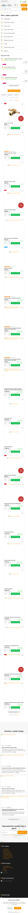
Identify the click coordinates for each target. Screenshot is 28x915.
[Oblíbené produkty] (15, 5)
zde (19, 912)
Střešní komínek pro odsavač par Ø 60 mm (12, 298)
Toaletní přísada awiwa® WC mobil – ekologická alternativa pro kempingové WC (13, 810)
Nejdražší (16, 94)
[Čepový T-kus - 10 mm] (14, 112)
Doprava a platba (6, 851)
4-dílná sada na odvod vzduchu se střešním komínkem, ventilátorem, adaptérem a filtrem (13, 389)
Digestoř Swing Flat (8, 446)
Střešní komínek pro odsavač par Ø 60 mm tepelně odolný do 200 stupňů (12, 360)
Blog (4, 869)
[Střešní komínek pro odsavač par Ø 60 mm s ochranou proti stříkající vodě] (14, 315)
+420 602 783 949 (4, 1)
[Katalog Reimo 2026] (14, 256)
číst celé (14, 752)
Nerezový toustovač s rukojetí (10, 152)
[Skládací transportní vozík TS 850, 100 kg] (14, 492)
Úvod (1, 12)
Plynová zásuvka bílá (8, 588)
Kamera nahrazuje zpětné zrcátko (9, 747)
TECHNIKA (9, 745)
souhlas (18, 902)
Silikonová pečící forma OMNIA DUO (11, 238)
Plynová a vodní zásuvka (8, 531)
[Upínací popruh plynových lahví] (14, 464)
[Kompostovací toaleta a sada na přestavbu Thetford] (14, 760)
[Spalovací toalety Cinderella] (14, 780)
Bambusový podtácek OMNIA (10, 209)
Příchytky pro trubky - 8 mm (9, 181)
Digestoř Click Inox (8, 418)
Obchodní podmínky (7, 853)
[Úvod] (6, 5)
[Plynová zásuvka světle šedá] (14, 549)
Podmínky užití (6, 858)
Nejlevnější (10, 94)
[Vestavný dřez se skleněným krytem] (14, 634)
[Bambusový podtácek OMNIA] (14, 199)
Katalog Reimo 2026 (8, 268)
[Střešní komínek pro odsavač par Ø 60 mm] (14, 285)
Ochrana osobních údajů (8, 857)
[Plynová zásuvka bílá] (14, 578)
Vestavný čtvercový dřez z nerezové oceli (12, 617)
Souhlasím (17, 908)
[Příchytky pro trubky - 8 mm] (14, 170)
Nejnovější (4, 94)
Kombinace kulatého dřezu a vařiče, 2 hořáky (13, 674)
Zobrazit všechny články (13, 819)
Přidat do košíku (15, 128)
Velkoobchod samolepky (8, 867)
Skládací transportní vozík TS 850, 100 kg (12, 503)
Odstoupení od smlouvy (8, 854)
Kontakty (5, 870)
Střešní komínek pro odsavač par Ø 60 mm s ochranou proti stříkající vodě (12, 328)
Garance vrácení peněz (7, 856)
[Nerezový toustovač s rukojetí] (14, 140)
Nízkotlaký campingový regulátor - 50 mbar (13, 58)
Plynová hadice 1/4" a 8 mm (10, 67)
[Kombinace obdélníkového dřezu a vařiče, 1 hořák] (14, 691)
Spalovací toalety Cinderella (8, 788)
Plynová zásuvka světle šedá (9, 560)
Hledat (24, 9)
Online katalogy (6, 866)
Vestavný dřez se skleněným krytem (11, 645)
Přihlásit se (21, 832)
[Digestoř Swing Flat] (14, 435)
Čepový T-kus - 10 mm (8, 123)
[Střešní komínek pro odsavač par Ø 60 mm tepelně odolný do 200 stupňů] (14, 346)
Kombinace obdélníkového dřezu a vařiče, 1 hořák (13, 702)
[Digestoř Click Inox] (14, 407)
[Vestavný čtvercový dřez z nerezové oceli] (14, 606)
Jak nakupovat (6, 850)
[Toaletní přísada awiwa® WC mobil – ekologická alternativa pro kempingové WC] (14, 801)
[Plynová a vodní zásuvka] (14, 521)
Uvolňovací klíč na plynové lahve (11, 77)
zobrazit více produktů (13, 85)
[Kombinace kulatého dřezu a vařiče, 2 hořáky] (14, 663)
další (17, 100)
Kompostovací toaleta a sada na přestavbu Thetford (13, 768)
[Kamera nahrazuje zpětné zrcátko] (14, 739)
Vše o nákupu (6, 849)
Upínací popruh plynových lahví (10, 475)
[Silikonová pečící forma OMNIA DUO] (14, 227)
